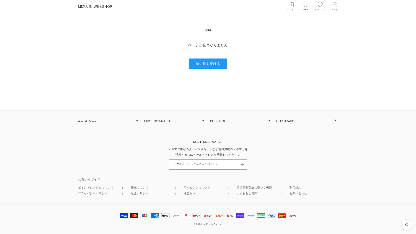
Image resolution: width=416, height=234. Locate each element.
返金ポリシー (140, 193)
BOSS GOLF (219, 121)
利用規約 (295, 187)
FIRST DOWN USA (157, 121)
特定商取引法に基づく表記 (254, 187)
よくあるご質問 (247, 193)
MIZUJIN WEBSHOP (95, 6)
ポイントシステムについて (95, 187)
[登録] (242, 164)
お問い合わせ (298, 193)
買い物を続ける (208, 63)
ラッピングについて (197, 187)
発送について (140, 187)
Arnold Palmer (88, 121)
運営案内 (189, 193)
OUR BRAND (285, 121)
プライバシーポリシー (92, 193)
